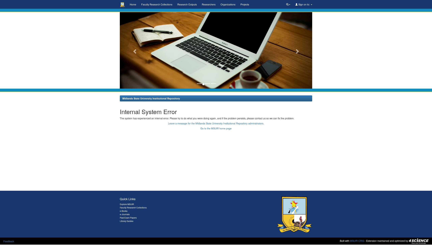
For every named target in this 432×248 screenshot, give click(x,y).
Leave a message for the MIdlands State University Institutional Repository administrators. (216, 123)
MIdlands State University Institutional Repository (151, 98)
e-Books (123, 210)
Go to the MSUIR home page (216, 128)
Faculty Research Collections (156, 4)
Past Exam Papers (128, 217)
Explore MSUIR (127, 204)
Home (133, 4)
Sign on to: (304, 4)
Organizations (228, 4)
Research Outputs (187, 4)
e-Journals (125, 214)
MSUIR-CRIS (357, 240)
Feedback (8, 241)
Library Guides (126, 221)
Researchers (208, 4)
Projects (244, 4)
